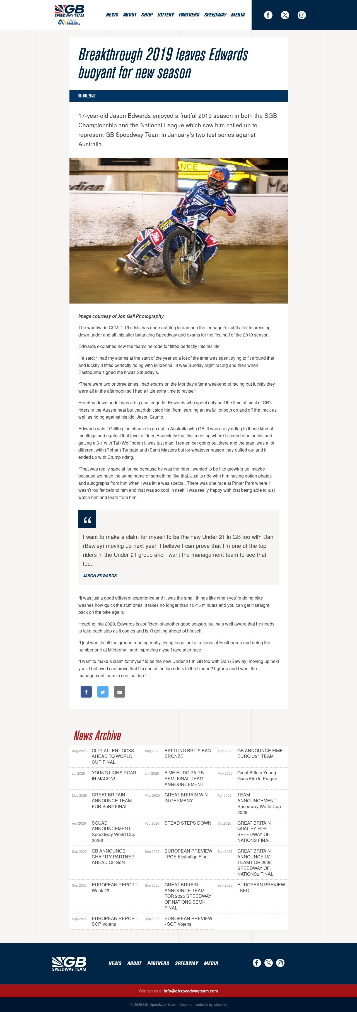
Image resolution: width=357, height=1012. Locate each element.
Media (237, 15)
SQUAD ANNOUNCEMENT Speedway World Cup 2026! (103, 831)
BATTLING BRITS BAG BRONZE (178, 753)
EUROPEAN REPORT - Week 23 (106, 887)
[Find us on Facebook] (271, 15)
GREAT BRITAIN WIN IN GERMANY (176, 797)
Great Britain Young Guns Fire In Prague (247, 775)
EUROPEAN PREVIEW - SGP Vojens (178, 921)
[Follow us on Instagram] (305, 15)
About (129, 15)
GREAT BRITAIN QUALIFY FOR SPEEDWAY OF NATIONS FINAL (244, 831)
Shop (146, 15)
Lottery (165, 15)
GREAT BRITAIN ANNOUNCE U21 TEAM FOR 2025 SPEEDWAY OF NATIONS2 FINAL (245, 862)
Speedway (215, 15)
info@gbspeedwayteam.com (191, 991)
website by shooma (211, 1004)
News (112, 15)
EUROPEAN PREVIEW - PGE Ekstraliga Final (178, 854)
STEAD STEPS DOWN (178, 823)
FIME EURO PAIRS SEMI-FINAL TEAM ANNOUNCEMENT (174, 778)
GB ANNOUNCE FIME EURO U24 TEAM (250, 753)
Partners (189, 15)
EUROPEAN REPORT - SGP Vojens (106, 921)
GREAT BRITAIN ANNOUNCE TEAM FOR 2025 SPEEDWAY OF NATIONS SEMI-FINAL (178, 896)
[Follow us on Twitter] (288, 15)
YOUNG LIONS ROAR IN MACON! (104, 775)
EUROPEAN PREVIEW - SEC (251, 887)
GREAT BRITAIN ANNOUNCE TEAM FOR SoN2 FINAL (102, 800)
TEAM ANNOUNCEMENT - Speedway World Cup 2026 (249, 803)
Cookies (185, 1004)
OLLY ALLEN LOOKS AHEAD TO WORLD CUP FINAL (103, 756)
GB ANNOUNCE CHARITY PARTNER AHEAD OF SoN (103, 857)
